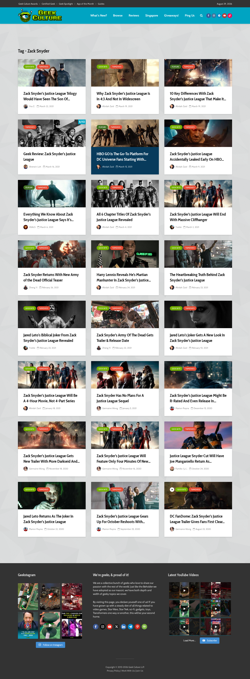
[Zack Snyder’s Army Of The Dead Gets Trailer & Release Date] (125, 314)
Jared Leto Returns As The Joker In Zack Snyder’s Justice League (48, 519)
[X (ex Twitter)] (116, 626)
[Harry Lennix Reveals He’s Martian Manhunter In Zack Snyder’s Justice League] (125, 254)
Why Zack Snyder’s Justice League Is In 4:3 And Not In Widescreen (123, 96)
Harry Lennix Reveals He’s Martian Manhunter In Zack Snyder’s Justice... (124, 277)
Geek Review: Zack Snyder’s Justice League (49, 156)
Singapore (151, 15)
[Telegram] (130, 626)
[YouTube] (109, 626)
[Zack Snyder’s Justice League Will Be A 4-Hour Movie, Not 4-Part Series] (52, 375)
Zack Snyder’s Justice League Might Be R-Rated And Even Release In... (198, 398)
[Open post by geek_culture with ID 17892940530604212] (28, 596)
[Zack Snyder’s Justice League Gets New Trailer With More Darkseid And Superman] (52, 435)
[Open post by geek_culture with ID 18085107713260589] (72, 596)
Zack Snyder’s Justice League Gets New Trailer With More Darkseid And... (51, 458)
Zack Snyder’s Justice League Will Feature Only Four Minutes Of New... (123, 458)
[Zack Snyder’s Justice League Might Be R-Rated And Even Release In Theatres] (198, 375)
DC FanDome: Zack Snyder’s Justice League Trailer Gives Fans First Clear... (197, 519)
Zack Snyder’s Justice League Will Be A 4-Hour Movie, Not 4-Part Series (50, 398)
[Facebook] (95, 626)
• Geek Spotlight (65, 3)
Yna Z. (32, 106)
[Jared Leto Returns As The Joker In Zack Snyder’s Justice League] (52, 495)
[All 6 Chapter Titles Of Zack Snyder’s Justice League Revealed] (125, 193)
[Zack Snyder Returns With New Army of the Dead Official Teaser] (52, 254)
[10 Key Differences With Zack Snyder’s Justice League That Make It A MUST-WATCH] (198, 73)
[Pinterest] (137, 626)
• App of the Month (84, 3)
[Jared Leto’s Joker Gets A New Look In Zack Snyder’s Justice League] (198, 314)
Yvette (178, 227)
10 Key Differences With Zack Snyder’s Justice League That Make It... (198, 96)
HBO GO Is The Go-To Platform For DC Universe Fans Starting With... (122, 156)
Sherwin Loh (35, 166)
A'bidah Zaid (108, 106)
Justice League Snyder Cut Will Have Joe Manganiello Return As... (197, 458)
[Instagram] (102, 626)
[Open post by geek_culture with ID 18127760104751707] (28, 625)
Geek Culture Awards (28, 3)
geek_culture (28, 586)
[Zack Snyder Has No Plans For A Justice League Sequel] (125, 375)
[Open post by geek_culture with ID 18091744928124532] (50, 625)
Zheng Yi (33, 287)
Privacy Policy (113, 670)
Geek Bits (29, 67)
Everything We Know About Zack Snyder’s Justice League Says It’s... (48, 217)
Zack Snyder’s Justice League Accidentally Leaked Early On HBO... (197, 156)
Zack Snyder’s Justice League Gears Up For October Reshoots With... (122, 519)
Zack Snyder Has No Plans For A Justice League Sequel (120, 398)
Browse (117, 15)
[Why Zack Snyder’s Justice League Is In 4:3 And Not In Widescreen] (125, 73)
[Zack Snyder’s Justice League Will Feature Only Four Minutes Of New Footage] (125, 435)
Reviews (134, 15)
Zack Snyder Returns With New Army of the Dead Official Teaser (51, 277)
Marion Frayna (182, 408)
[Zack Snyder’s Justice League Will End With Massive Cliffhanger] (198, 193)
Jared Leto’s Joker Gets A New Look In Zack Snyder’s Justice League (197, 338)
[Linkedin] (123, 626)
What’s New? (98, 15)
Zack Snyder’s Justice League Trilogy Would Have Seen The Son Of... (50, 96)
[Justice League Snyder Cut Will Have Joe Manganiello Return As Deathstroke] (198, 435)
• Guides (100, 3)
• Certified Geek (47, 3)
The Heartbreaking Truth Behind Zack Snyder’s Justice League (197, 277)
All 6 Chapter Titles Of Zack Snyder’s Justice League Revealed (124, 217)
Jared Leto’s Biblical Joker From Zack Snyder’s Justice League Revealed (49, 338)
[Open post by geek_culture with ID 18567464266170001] (72, 625)
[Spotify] (144, 626)
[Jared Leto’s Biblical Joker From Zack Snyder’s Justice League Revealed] (52, 314)
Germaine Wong (110, 408)
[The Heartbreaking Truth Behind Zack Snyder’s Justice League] (198, 254)
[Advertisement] (125, 37)
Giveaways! (171, 15)
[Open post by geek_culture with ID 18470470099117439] (50, 596)
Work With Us (128, 670)
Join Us (139, 670)
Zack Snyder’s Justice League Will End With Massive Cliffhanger (198, 217)
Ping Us (190, 15)
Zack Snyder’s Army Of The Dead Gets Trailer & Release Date (125, 338)
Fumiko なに (181, 468)
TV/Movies (43, 67)
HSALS (32, 227)
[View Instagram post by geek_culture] (36, 608)
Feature (175, 67)
